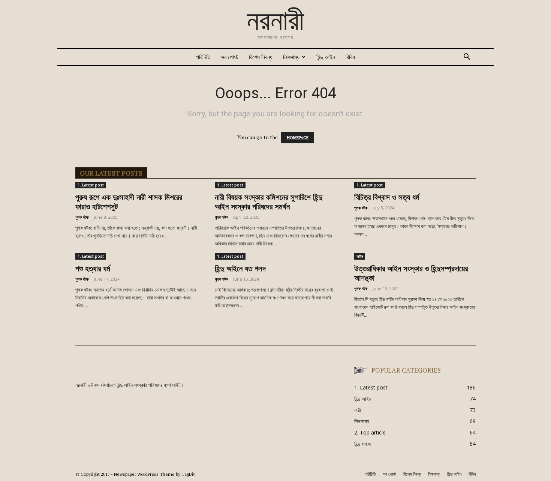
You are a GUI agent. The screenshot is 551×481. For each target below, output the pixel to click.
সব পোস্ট (229, 57)
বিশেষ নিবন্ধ (261, 57)
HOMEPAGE (297, 137)
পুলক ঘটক (81, 217)
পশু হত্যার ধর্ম (92, 269)
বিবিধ (350, 57)
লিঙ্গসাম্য (291, 57)
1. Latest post (91, 185)
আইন (359, 256)
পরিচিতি (203, 57)
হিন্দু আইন (325, 57)
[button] (467, 57)
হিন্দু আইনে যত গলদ (240, 269)
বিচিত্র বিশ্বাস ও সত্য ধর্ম (386, 198)
